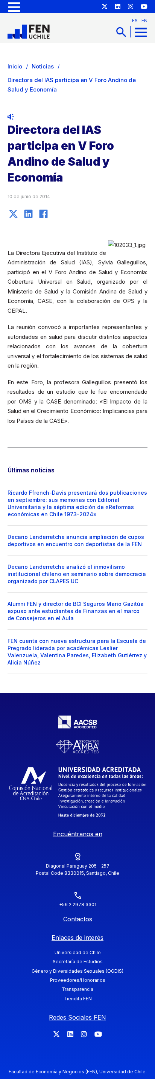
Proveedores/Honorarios (77, 980)
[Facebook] (43, 213)
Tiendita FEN (78, 998)
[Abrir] (14, 6)
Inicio (15, 66)
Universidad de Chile (78, 952)
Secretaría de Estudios (78, 961)
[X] (13, 213)
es (135, 20)
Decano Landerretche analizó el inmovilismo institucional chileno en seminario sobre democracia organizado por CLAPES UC (77, 574)
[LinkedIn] (28, 213)
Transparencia (77, 989)
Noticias (43, 66)
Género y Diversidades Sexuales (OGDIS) (77, 971)
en (144, 20)
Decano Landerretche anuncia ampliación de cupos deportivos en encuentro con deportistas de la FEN (76, 540)
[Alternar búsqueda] (121, 32)
